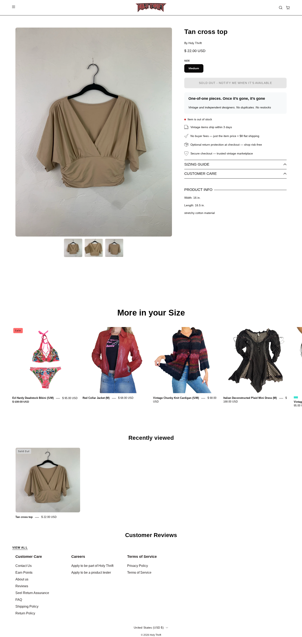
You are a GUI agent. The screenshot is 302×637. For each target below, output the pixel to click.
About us (21, 579)
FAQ (18, 599)
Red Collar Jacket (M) (96, 398)
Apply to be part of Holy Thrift (92, 565)
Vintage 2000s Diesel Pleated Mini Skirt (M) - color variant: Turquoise (296, 397)
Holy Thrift (155, 635)
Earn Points (23, 572)
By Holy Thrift (193, 43)
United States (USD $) (149, 627)
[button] (280, 7)
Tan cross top (24, 517)
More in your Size (151, 313)
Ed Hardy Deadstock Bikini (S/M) (33, 398)
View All (20, 547)
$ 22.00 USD (48, 517)
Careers (78, 557)
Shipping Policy (26, 606)
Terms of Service (142, 557)
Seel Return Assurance (32, 593)
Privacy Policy (137, 565)
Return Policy (25, 613)
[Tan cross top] (73, 248)
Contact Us (23, 565)
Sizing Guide (196, 164)
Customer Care (200, 174)
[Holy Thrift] (151, 7)
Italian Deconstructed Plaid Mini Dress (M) (250, 398)
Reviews (21, 586)
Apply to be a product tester (91, 572)
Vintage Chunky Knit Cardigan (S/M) (176, 398)
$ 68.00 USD (125, 398)
